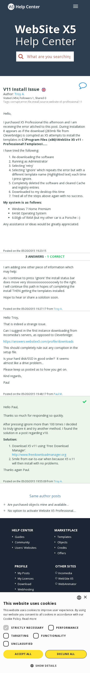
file (29, 102)
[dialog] (45, 632)
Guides (19, 537)
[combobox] (79, 597)
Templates (64, 537)
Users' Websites (25, 548)
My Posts (24, 573)
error (24, 102)
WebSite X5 (65, 578)
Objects (62, 542)
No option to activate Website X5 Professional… (42, 511)
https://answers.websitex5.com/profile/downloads (38, 341)
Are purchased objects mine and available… (38, 504)
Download (24, 584)
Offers (61, 553)
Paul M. (58, 394)
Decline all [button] (66, 654)
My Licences (26, 578)
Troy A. (19, 94)
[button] (45, 665)
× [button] (85, 597)
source (44, 102)
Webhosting (26, 589)
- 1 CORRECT (54, 256)
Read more (29, 619)
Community (22, 542)
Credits (62, 548)
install (35, 102)
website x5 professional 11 (65, 102)
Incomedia (65, 573)
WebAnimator (67, 584)
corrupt (15, 102)
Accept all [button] (23, 654)
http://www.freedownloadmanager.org (39, 455)
